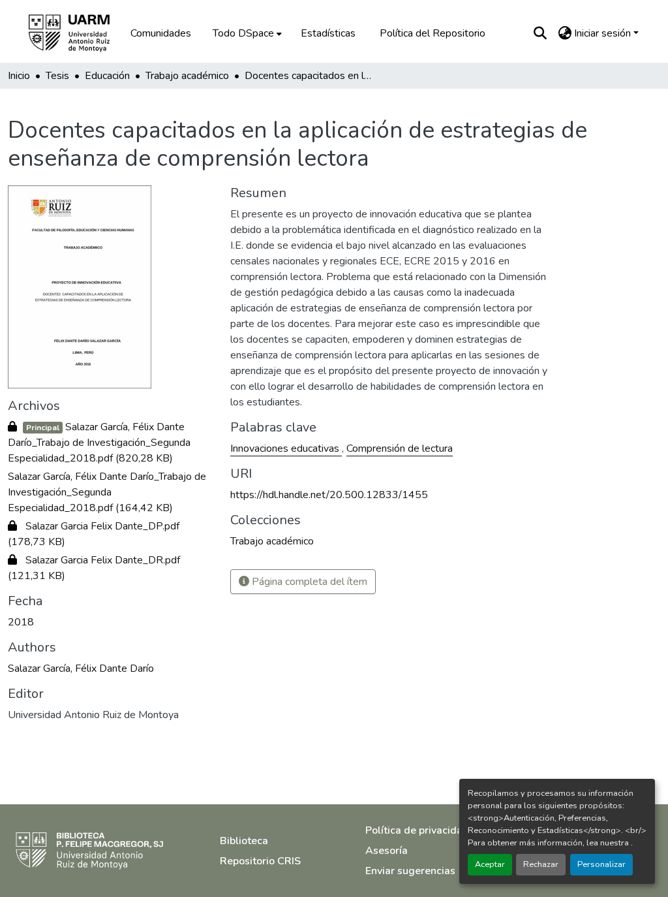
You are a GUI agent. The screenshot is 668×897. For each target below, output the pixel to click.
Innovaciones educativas (286, 448)
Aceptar (490, 864)
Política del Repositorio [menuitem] (432, 33)
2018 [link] (21, 622)
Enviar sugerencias (410, 871)
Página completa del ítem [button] (308, 581)
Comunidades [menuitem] (160, 33)
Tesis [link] (57, 76)
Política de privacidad (417, 830)
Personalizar (601, 864)
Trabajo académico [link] (187, 76)
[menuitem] (246, 33)
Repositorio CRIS (260, 861)
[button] (78, 33)
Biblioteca (244, 841)
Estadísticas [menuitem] (328, 33)
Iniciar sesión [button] (603, 33)
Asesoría (386, 850)
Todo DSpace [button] (243, 33)
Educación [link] (107, 76)
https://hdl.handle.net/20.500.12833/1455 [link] (329, 495)
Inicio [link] (19, 76)
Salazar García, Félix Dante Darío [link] (81, 668)
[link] (111, 442)
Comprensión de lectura (399, 448)
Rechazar (540, 864)
